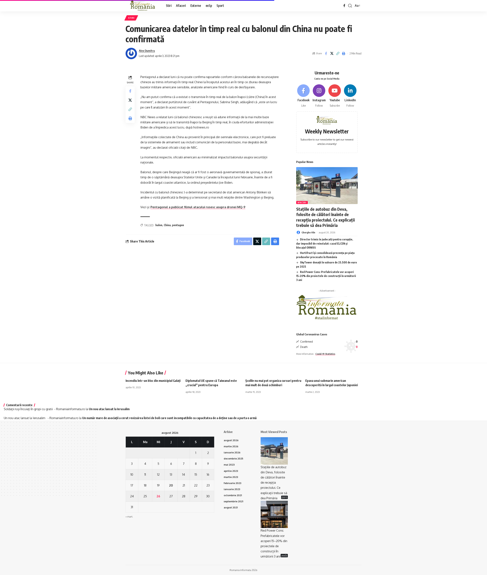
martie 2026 (231, 446)
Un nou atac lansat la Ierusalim (110, 409)
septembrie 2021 (233, 501)
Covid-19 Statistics (325, 353)
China (167, 225)
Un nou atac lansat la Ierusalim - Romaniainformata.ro (41, 418)
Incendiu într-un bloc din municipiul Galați (153, 381)
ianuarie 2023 (232, 489)
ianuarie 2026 (232, 452)
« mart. (129, 516)
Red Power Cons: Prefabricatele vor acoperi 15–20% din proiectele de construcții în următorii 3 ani (326, 276)
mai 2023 (229, 464)
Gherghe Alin (308, 232)
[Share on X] (331, 53)
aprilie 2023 (231, 470)
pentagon (178, 225)
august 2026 (231, 440)
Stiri (131, 17)
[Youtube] (334, 96)
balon (158, 225)
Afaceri (302, 202)
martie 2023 (231, 477)
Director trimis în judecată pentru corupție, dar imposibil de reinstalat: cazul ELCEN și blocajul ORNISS (324, 243)
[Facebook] (344, 5)
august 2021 (231, 507)
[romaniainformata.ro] (143, 5)
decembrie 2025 (233, 458)
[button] (350, 5)
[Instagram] (319, 96)
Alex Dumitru (147, 50)
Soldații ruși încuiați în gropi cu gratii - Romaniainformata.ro (44, 409)
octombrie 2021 (233, 495)
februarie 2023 (232, 483)
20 (171, 485)
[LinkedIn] (350, 96)
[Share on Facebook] (326, 53)
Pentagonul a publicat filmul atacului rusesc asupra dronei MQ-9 (197, 207)
